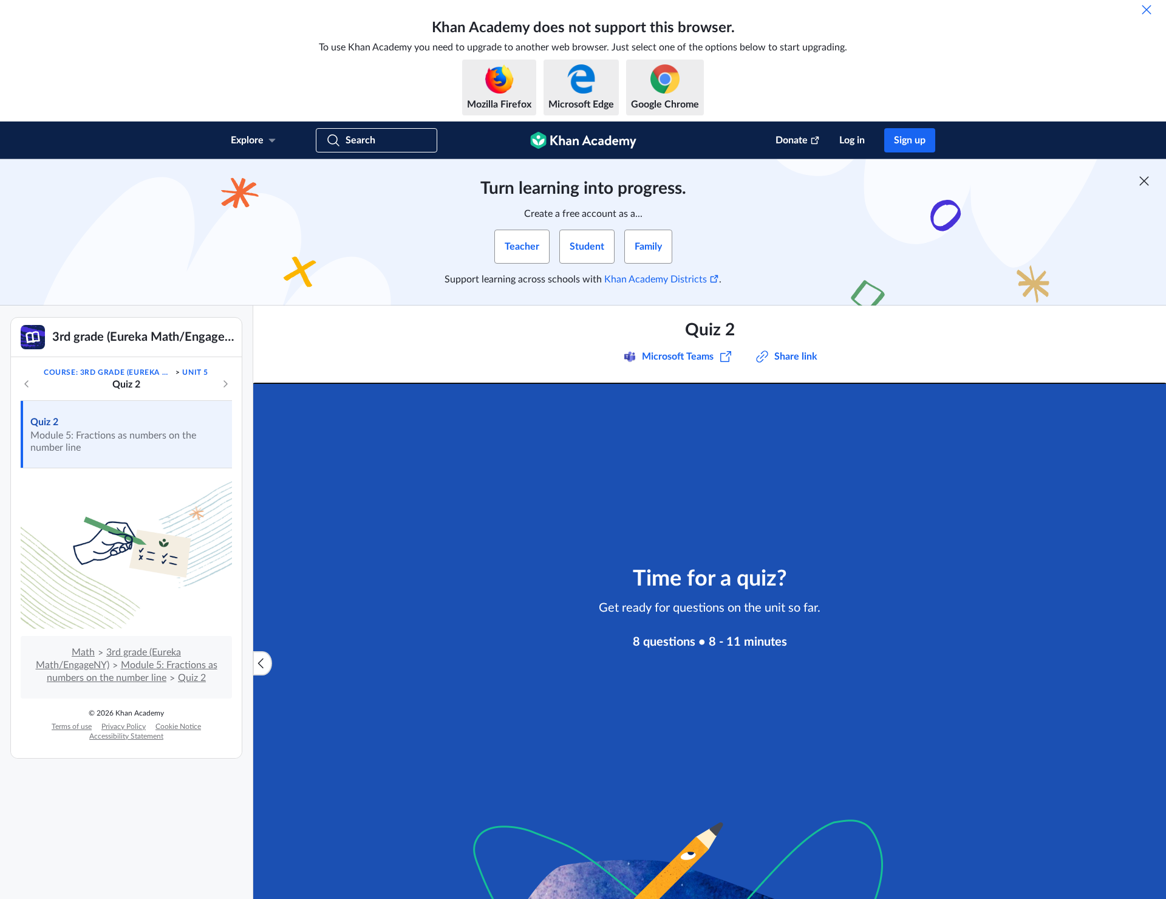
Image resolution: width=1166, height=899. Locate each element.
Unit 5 (195, 372)
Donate (792, 140)
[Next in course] (225, 384)
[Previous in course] (26, 384)
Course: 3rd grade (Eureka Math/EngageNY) (109, 372)
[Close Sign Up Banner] (1144, 181)
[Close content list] (262, 663)
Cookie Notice (178, 726)
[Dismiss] (1146, 9)
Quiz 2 (44, 422)
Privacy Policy (123, 726)
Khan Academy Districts (655, 279)
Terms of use (72, 726)
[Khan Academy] (583, 140)
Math (83, 652)
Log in (852, 140)
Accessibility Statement (126, 736)
